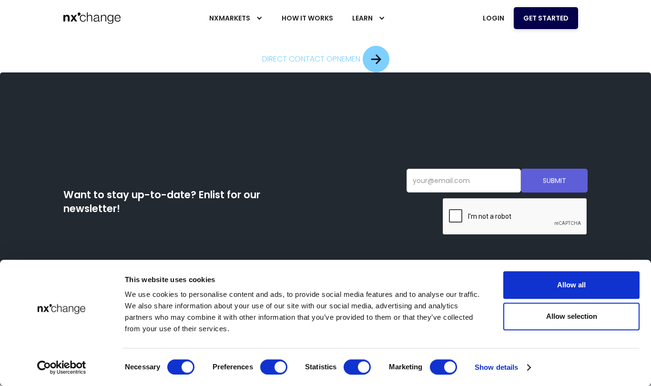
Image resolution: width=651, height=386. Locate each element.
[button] (236, 18)
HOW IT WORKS (307, 18)
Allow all (571, 285)
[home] (92, 18)
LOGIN (493, 18)
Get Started (546, 18)
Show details (496, 367)
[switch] (273, 367)
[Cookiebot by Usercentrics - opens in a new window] (61, 367)
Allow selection (571, 316)
